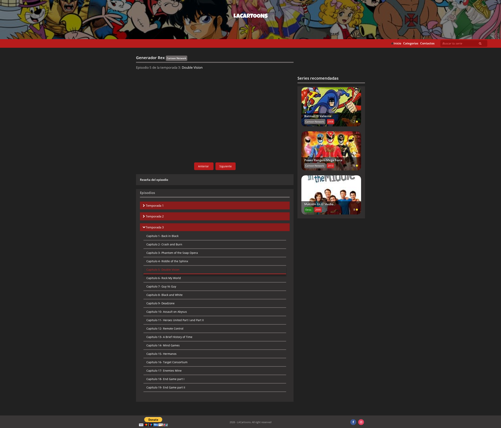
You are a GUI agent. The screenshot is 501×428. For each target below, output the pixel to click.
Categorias (410, 43)
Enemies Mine (164, 370)
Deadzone (160, 303)
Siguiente (225, 166)
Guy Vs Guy (161, 286)
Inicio (397, 43)
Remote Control (164, 328)
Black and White (164, 295)
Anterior (204, 166)
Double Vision (162, 269)
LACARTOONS (250, 17)
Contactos (427, 43)
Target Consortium (166, 362)
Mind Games (163, 345)
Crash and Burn (164, 244)
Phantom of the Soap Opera (172, 253)
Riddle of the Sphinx (167, 261)
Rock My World (163, 278)
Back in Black (162, 236)
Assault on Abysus (166, 312)
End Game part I (165, 379)
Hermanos (161, 354)
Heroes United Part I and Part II (175, 320)
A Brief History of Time (169, 337)
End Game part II (165, 387)
